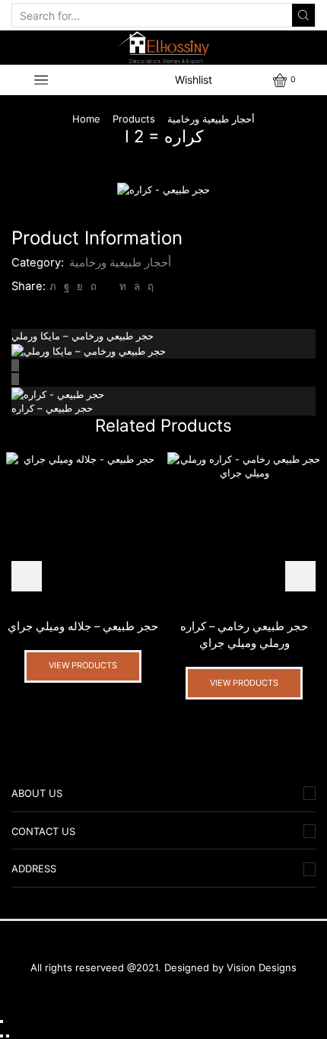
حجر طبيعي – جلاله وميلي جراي (83, 626)
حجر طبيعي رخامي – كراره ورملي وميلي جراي (244, 635)
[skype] (149, 286)
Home (86, 119)
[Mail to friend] (108, 286)
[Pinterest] (93, 286)
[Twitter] (53, 286)
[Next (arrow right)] (7, 1035)
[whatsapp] (137, 286)
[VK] (80, 286)
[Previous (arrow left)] (1, 1035)
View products (83, 665)
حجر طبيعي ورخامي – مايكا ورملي (82, 336)
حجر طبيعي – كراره (52, 408)
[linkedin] (123, 286)
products (134, 119)
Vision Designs (262, 967)
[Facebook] (66, 286)
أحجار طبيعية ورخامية (211, 119)
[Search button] (303, 15)
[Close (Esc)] (1, 1021)
